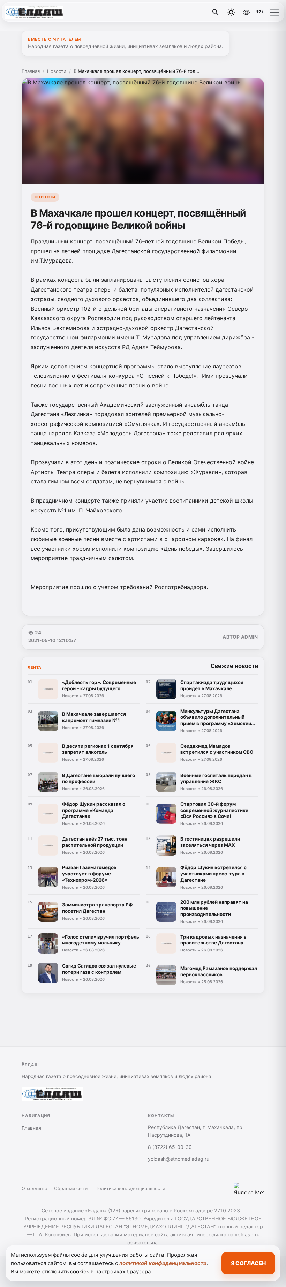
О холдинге (34, 1188)
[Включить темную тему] (231, 12)
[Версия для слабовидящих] (246, 12)
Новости (56, 71)
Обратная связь (71, 1188)
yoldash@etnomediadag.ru (178, 1159)
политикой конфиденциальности (162, 1263)
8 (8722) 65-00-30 (170, 1147)
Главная (31, 71)
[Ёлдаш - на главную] (34, 12)
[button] (274, 12)
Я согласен (248, 1263)
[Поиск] (215, 12)
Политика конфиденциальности (130, 1188)
